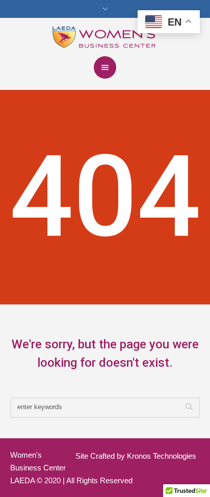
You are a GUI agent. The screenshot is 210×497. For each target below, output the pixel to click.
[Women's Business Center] (105, 36)
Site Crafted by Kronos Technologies (135, 456)
